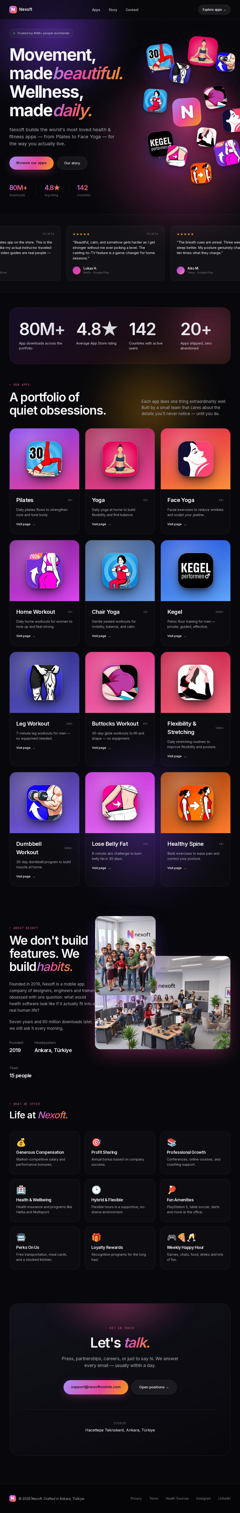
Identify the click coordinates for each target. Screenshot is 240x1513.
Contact (132, 10)
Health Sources (177, 1498)
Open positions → (154, 1387)
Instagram (203, 1498)
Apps (96, 10)
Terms (153, 1498)
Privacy (136, 1498)
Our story (72, 163)
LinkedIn (224, 1498)
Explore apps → (214, 9)
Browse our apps (31, 163)
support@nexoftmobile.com (96, 1387)
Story (113, 10)
